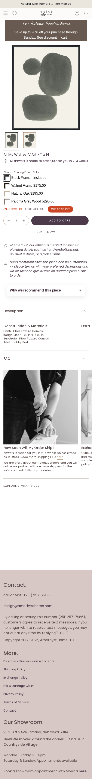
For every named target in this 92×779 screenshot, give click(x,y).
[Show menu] (5, 13)
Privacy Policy (13, 694)
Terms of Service (16, 702)
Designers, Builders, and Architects (28, 661)
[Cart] (86, 13)
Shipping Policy (14, 669)
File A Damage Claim (18, 686)
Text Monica (63, 4)
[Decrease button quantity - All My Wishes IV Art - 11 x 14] (8, 220)
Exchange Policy (15, 678)
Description (13, 311)
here (60, 457)
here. (83, 771)
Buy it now (46, 232)
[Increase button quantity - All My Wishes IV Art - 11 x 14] (24, 220)
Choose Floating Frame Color (21, 172)
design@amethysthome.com (27, 605)
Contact (9, 710)
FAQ (6, 358)
